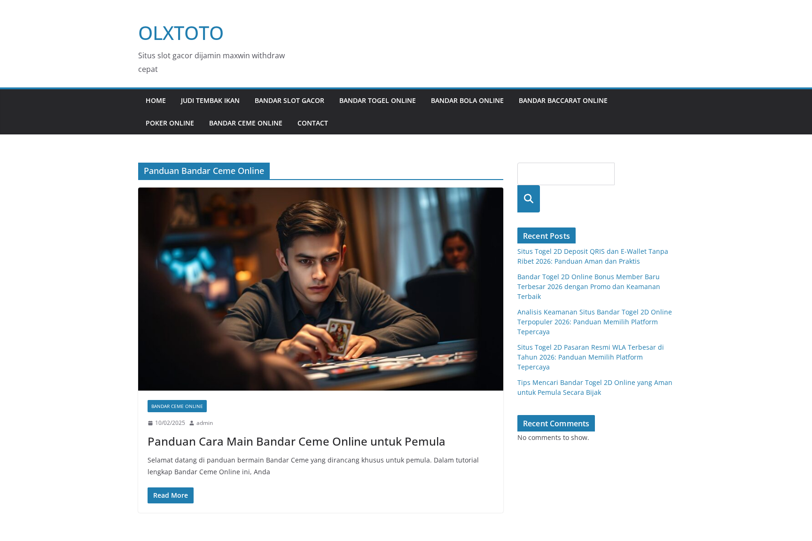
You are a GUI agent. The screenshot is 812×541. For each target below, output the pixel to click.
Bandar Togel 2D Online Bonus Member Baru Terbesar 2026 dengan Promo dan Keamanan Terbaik (588, 286)
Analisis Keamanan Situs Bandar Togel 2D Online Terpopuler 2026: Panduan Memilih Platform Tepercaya (594, 321)
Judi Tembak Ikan (210, 100)
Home (156, 100)
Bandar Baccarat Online (563, 100)
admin (204, 423)
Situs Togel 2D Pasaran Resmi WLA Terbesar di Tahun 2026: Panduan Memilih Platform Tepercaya (590, 357)
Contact (312, 122)
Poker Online (170, 122)
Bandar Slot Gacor (289, 100)
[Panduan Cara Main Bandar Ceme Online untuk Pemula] (320, 289)
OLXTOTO (181, 33)
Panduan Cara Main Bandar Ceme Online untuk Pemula (296, 441)
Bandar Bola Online (467, 100)
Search (529, 199)
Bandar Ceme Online (245, 122)
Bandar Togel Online (377, 100)
